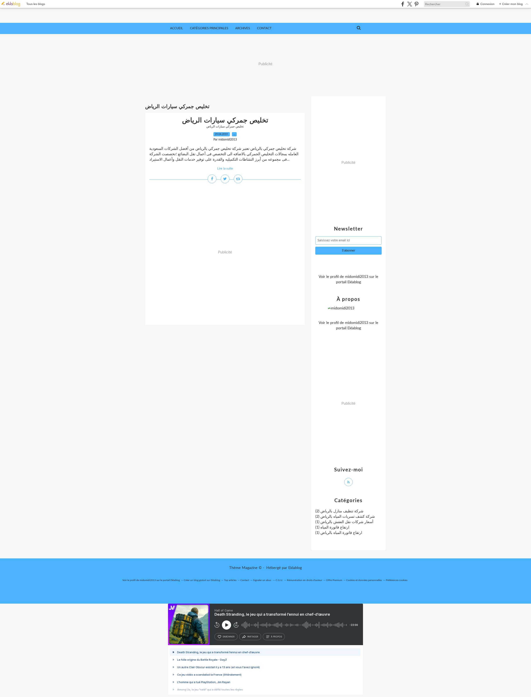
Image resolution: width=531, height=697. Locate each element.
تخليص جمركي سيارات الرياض (225, 120)
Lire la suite (225, 168)
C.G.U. (279, 580)
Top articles (230, 580)
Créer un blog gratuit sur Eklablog (202, 580)
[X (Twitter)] (409, 4)
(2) (339, 511)
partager (252, 636)
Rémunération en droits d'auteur (304, 580)
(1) (344, 522)
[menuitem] (176, 28)
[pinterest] (416, 4)
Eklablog (295, 568)
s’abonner (229, 636)
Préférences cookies (396, 580)
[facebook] (402, 4)
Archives (242, 28)
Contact (264, 28)
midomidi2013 (356, 277)
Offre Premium (334, 580)
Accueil (176, 28)
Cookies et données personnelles (364, 580)
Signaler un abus (262, 580)
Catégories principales (209, 28)
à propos (276, 636)
